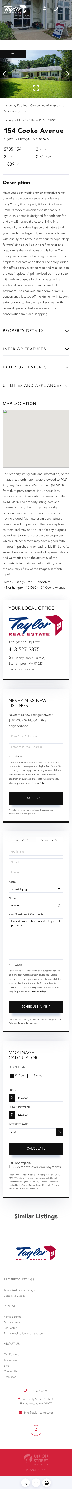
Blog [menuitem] (6, 1366)
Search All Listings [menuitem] (15, 1296)
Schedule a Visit (49, 841)
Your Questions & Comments (26, 914)
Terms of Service (25, 1023)
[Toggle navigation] (65, 9)
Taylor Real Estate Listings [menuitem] (19, 1290)
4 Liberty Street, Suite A (36, 1401)
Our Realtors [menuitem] (11, 1354)
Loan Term (17, 1067)
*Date (12, 882)
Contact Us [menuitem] (10, 1371)
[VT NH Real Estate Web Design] (36, 1459)
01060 (32, 587)
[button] (6, 74)
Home (7, 582)
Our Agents (30, 670)
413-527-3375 (56, 9)
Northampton (15, 587)
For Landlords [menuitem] (12, 1322)
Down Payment (19, 1107)
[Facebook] (36, 1430)
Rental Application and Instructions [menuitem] (25, 1333)
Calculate (36, 1148)
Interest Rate (18, 1124)
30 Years (19, 1075)
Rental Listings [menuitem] (12, 1317)
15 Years (37, 1075)
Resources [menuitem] (10, 1377)
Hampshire (43, 582)
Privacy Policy (39, 783)
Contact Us (15, 670)
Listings (19, 582)
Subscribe (36, 798)
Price (12, 1090)
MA (30, 582)
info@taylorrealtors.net (38, 1412)
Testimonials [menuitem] (11, 1360)
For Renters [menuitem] (11, 1328)
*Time (12, 898)
